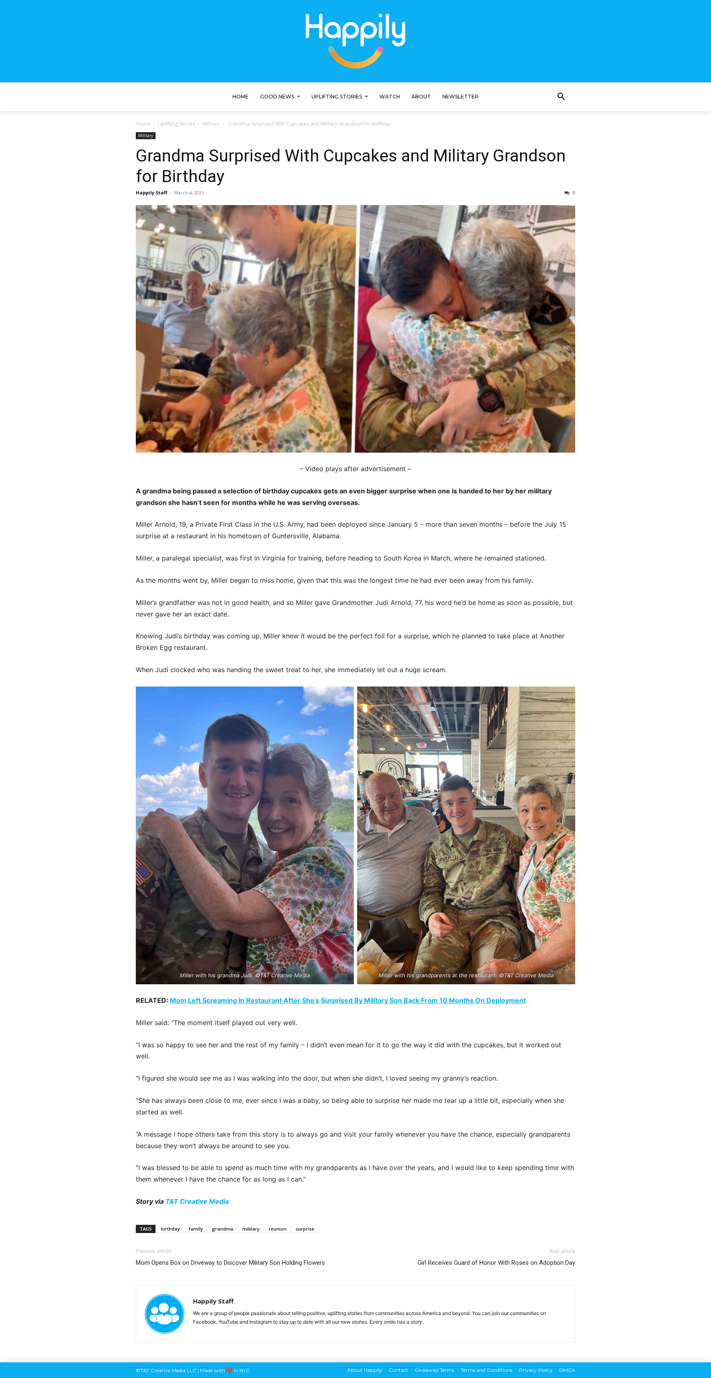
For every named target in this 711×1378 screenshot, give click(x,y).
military (251, 1229)
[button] (561, 97)
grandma (222, 1229)
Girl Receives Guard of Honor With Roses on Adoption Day (496, 1262)
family (196, 1229)
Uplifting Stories (176, 123)
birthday (170, 1229)
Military (211, 123)
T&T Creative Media (197, 1201)
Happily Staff (151, 192)
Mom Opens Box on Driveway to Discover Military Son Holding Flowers (230, 1262)
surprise (304, 1229)
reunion (277, 1229)
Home (143, 123)
